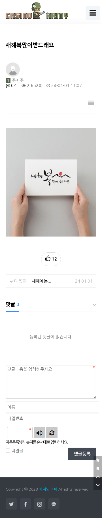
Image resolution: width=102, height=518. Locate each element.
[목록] (91, 103)
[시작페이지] (98, 468)
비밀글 (17, 450)
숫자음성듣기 (39, 432)
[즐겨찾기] (98, 460)
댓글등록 (82, 454)
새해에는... (41, 281)
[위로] (98, 477)
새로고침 (52, 432)
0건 (14, 85)
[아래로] (98, 485)
